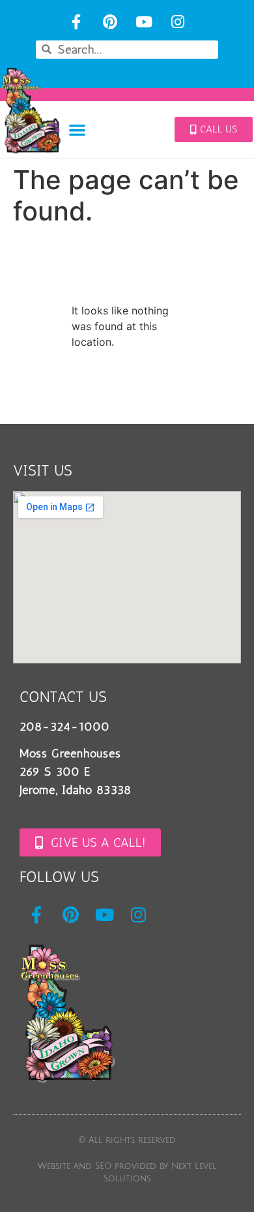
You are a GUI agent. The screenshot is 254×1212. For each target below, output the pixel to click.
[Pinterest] (110, 22)
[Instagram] (177, 22)
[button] (77, 129)
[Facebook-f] (76, 22)
